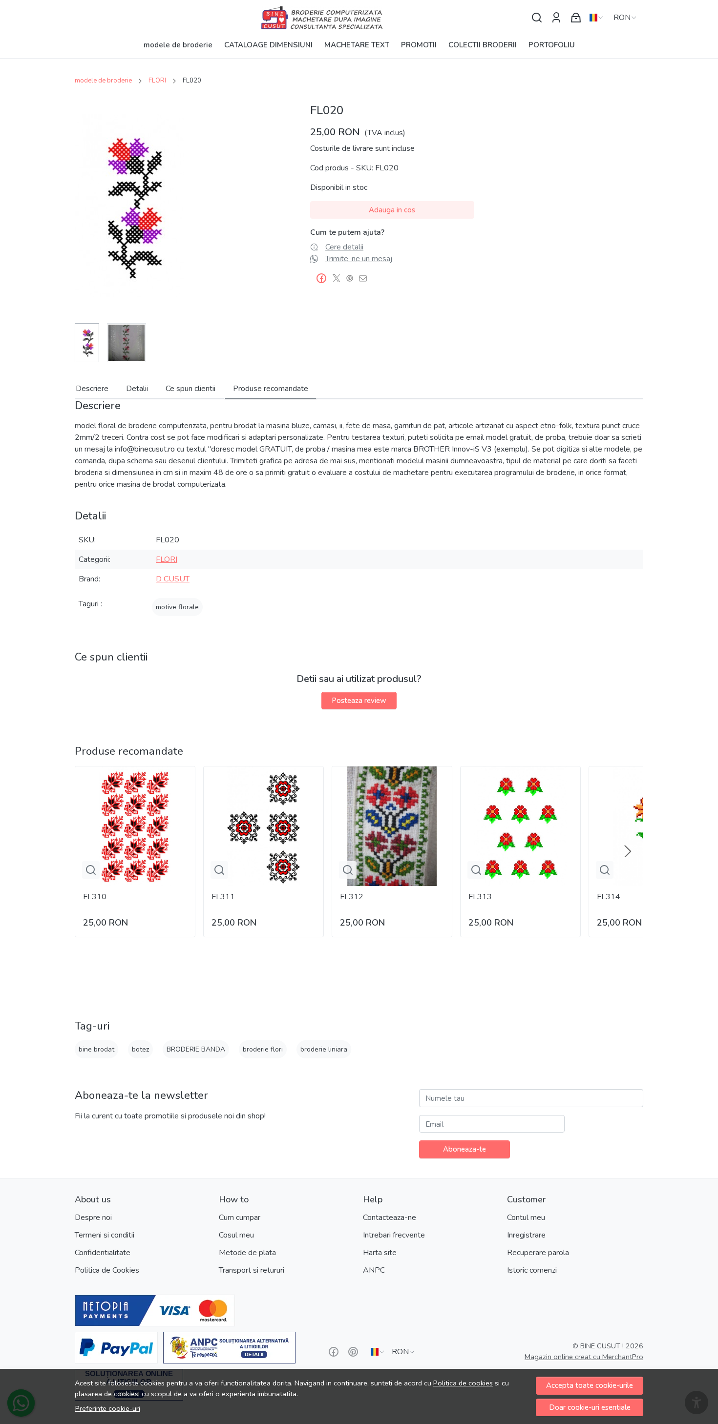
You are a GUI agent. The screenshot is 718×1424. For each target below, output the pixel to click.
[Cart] (576, 18)
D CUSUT (173, 579)
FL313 (480, 896)
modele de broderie (178, 45)
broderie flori (263, 1049)
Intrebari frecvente (394, 1235)
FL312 (351, 896)
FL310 (94, 896)
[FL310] (135, 826)
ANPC (374, 1270)
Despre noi (93, 1217)
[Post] (339, 278)
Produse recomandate (270, 388)
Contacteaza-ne (389, 1217)
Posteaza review (359, 700)
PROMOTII (419, 45)
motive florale (177, 607)
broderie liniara (323, 1049)
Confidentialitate (102, 1252)
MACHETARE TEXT (356, 45)
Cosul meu (236, 1235)
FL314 (608, 896)
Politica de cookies (463, 1383)
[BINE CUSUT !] (359, 18)
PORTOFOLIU (551, 45)
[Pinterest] (353, 1352)
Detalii (137, 388)
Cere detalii (344, 247)
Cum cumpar (239, 1217)
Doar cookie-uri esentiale (590, 1407)
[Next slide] (627, 851)
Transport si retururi (251, 1270)
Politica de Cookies (107, 1270)
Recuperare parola (538, 1252)
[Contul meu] (556, 18)
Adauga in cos (392, 210)
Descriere (92, 388)
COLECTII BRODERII (482, 45)
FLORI (157, 80)
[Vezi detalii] (91, 870)
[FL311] (263, 826)
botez (140, 1049)
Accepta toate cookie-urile (589, 1385)
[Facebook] (333, 1352)
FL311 (223, 896)
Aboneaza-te (464, 1149)
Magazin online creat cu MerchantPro (584, 1357)
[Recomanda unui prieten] (365, 278)
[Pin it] (352, 278)
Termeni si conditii (104, 1235)
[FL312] (392, 826)
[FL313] (520, 826)
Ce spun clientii (190, 388)
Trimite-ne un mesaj (358, 258)
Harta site (380, 1252)
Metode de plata (247, 1252)
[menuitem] (87, 342)
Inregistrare (526, 1235)
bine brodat (96, 1049)
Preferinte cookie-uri (107, 1408)
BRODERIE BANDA (196, 1049)
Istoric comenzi (532, 1270)
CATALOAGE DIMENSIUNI (268, 45)
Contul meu (526, 1217)
